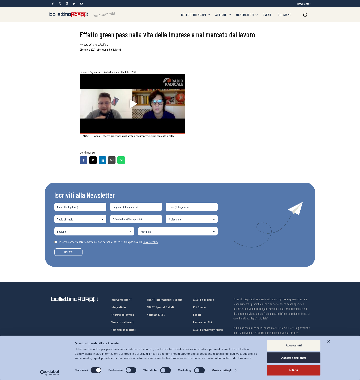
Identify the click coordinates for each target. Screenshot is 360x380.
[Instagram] (67, 3)
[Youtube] (81, 3)
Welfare (104, 44)
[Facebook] (53, 3)
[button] (305, 14)
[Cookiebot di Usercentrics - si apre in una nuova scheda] (49, 373)
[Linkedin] (74, 3)
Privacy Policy (150, 242)
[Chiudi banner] (328, 341)
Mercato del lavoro (89, 44)
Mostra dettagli (222, 370)
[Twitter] (60, 3)
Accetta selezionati (293, 357)
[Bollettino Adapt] (82, 14)
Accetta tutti (294, 345)
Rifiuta (293, 370)
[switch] (131, 370)
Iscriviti (68, 252)
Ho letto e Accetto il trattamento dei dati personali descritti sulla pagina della (108, 242)
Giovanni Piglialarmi (110, 49)
